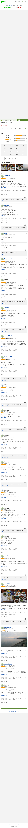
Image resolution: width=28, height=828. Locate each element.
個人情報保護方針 (16, 825)
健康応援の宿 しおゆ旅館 (6, 122)
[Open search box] (2, 158)
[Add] (25, 123)
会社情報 (10, 825)
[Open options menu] (26, 176)
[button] (4, 167)
